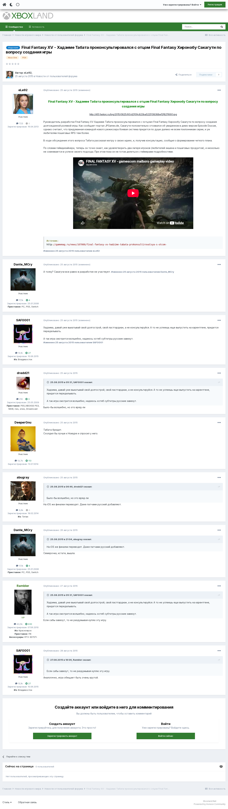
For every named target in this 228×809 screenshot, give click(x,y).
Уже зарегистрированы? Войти (181, 4)
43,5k (19, 624)
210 (21, 399)
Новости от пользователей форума (56, 76)
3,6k (20, 510)
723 (20, 123)
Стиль (6, 802)
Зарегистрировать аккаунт (62, 736)
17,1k (20, 300)
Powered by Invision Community (209, 804)
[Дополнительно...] (219, 90)
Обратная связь (27, 802)
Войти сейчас (165, 736)
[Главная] (4, 5)
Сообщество (15, 26)
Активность (37, 26)
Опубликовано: (60, 90)
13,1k (20, 353)
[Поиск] (221, 26)
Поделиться (184, 74)
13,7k (20, 460)
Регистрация (215, 4)
